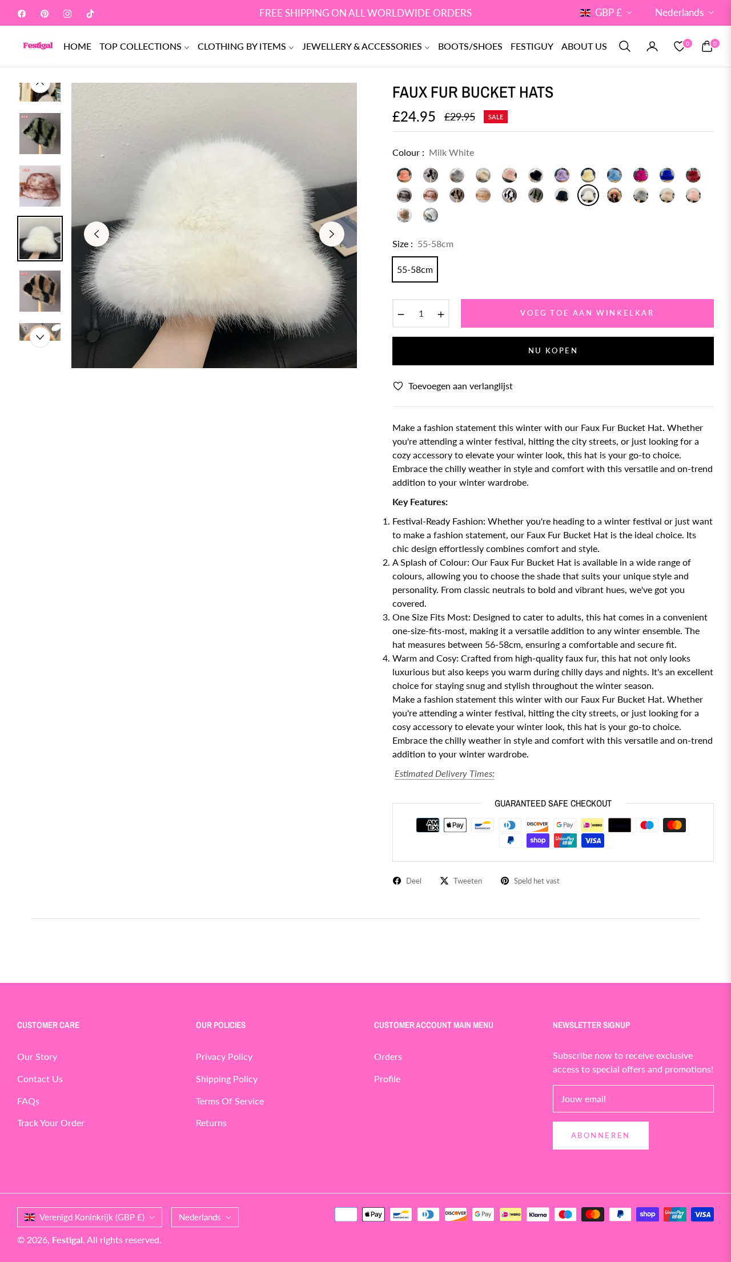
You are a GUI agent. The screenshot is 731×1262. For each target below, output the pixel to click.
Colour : (433, 152)
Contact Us (40, 1078)
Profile (387, 1078)
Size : (422, 243)
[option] (214, 225)
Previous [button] (96, 234)
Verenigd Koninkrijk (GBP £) (91, 1217)
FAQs (28, 1100)
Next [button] (331, 234)
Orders (388, 1056)
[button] (624, 46)
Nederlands (679, 12)
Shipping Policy (227, 1078)
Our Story (37, 1056)
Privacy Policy (224, 1056)
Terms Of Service (230, 1100)
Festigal (67, 1239)
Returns (211, 1122)
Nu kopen (553, 350)
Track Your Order (51, 1122)
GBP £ (608, 12)
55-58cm (415, 269)
